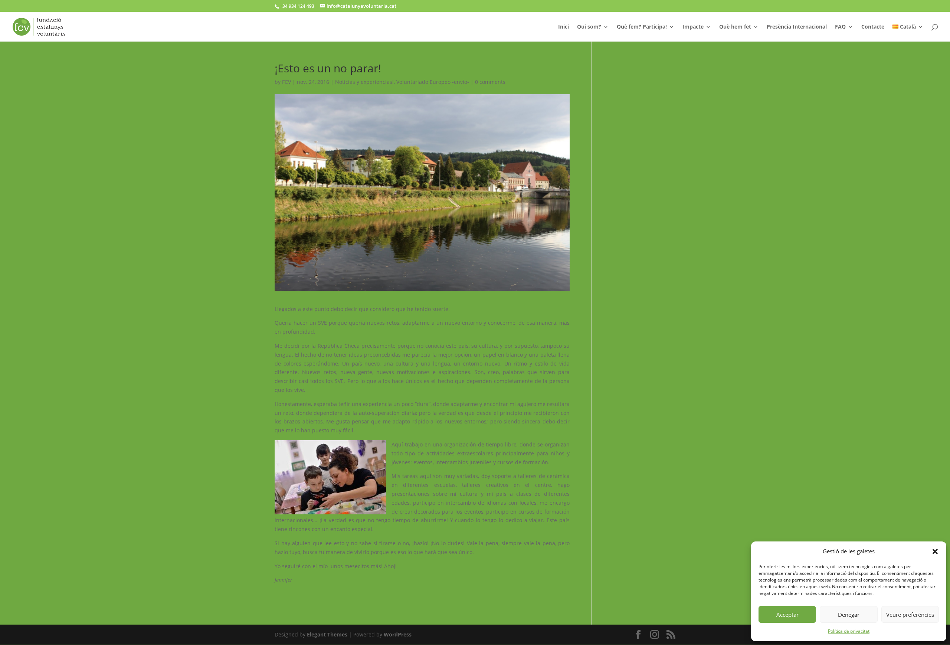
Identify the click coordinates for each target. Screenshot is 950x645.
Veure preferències (910, 614)
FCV (286, 81)
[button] (935, 551)
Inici (563, 27)
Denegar (848, 614)
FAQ (840, 27)
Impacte (693, 27)
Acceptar (787, 614)
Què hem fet (735, 27)
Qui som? (589, 27)
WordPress (398, 634)
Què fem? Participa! (642, 27)
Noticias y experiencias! (364, 81)
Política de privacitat (848, 631)
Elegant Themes (327, 634)
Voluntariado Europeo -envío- (432, 81)
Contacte (872, 27)
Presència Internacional (797, 27)
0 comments (490, 81)
